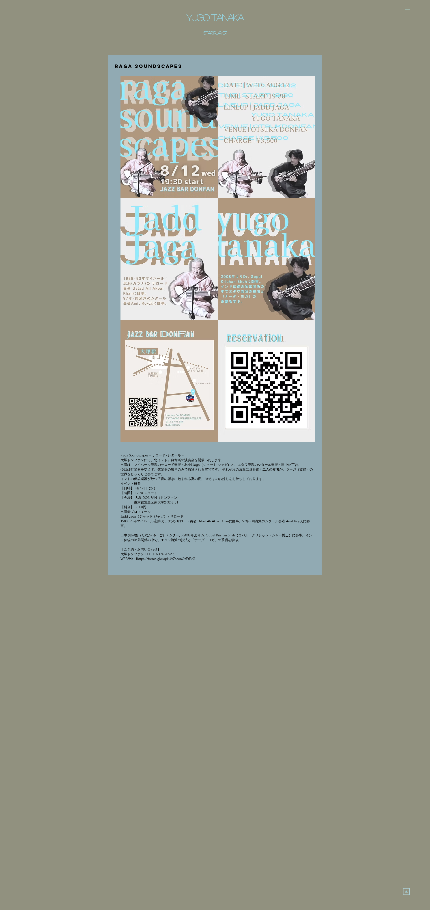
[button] (407, 7)
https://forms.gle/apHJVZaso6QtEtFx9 (165, 559)
